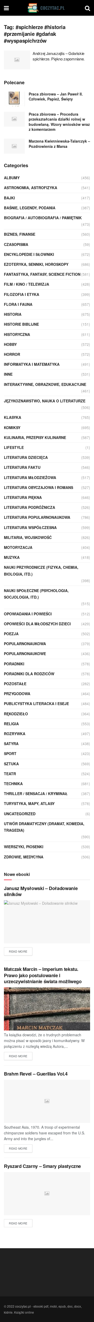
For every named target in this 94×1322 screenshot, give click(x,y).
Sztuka (11, 763)
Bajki (9, 197)
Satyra (11, 743)
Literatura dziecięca (26, 457)
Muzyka (12, 557)
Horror (12, 354)
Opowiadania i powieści (28, 613)
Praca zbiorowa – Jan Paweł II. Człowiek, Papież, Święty (56, 96)
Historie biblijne (21, 324)
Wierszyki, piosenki (23, 846)
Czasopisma (16, 244)
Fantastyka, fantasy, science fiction (42, 274)
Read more (18, 951)
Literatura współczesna (30, 527)
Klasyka (12, 417)
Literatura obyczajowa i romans (38, 487)
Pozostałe (15, 683)
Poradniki (14, 663)
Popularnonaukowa (25, 643)
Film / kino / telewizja (26, 284)
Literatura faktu (22, 467)
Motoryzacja (18, 547)
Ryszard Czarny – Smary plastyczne (42, 1166)
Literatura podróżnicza (29, 507)
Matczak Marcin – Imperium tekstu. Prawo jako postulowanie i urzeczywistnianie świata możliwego (43, 975)
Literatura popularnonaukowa (37, 517)
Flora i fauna (18, 304)
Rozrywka (14, 733)
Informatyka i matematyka (32, 364)
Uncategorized (20, 813)
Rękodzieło (16, 713)
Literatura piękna (23, 497)
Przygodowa (17, 693)
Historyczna (17, 334)
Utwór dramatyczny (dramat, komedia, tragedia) (44, 827)
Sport (10, 753)
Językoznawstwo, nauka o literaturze (44, 400)
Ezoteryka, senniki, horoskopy (36, 264)
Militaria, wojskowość (28, 537)
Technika (13, 783)
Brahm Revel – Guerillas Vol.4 (36, 1073)
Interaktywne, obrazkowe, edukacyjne (45, 384)
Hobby (10, 344)
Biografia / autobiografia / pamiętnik (43, 217)
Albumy (12, 177)
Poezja (11, 633)
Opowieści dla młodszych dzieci (37, 623)
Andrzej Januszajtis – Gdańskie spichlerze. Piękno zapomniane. (59, 55)
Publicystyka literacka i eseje (36, 703)
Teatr (10, 773)
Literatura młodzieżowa (30, 477)
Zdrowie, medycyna (23, 856)
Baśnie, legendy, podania (29, 207)
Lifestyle (14, 447)
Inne (8, 374)
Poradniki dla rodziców (29, 673)
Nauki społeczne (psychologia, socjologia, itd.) (36, 594)
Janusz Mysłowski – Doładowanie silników (41, 891)
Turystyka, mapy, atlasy (29, 803)
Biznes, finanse (19, 234)
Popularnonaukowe (25, 653)
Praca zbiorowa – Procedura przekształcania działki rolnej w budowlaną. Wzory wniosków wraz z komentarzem (59, 121)
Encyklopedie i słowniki (29, 254)
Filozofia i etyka (21, 294)
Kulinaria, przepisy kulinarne (35, 437)
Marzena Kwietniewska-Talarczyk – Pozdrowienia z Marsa (59, 143)
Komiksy (12, 427)
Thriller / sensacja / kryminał (36, 793)
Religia (11, 723)
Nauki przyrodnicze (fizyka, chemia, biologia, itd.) (41, 570)
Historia (12, 314)
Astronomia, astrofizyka (30, 187)
